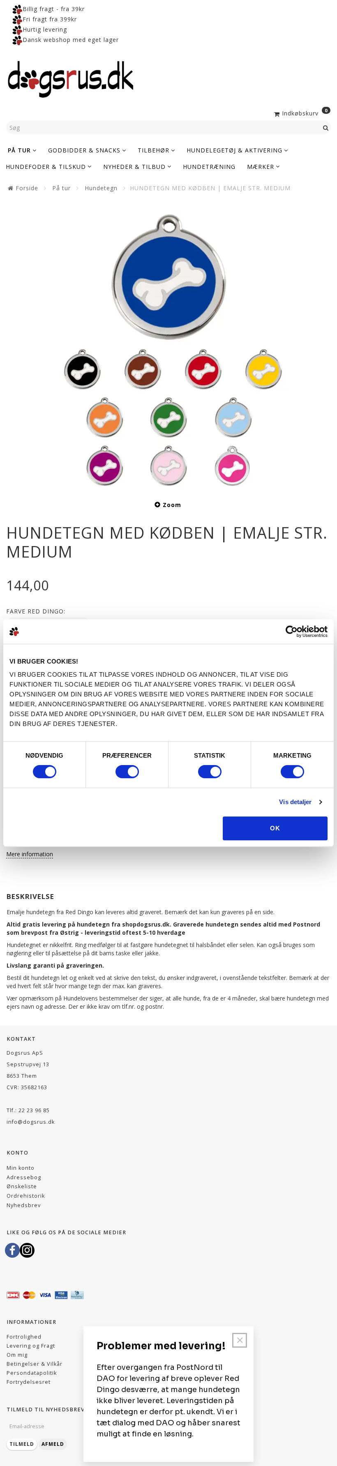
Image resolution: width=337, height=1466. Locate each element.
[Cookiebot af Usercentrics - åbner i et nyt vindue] (292, 631)
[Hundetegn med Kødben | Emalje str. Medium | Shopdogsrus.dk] (168, 345)
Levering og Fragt (31, 1345)
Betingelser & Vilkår (34, 1363)
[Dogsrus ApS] (70, 78)
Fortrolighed (24, 1336)
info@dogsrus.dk (31, 1121)
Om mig (17, 1354)
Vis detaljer (295, 801)
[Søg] (326, 127)
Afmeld (53, 1444)
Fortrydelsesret (29, 1381)
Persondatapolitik (32, 1372)
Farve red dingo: (35, 611)
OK (275, 828)
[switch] (127, 771)
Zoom (172, 505)
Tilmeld (21, 1444)
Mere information (29, 854)
